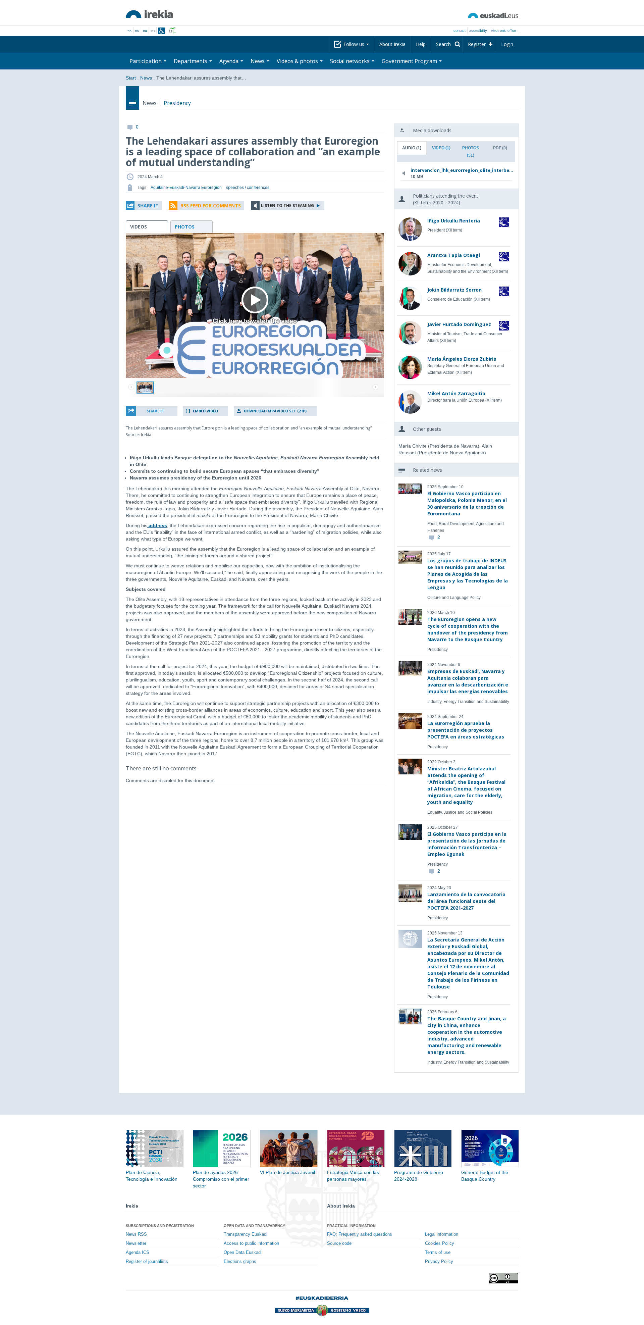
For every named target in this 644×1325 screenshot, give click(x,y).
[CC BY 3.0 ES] (503, 1278)
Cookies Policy (439, 1243)
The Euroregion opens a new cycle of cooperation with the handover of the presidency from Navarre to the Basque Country (467, 629)
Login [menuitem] (507, 44)
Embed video (205, 410)
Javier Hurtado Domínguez (459, 324)
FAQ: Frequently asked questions (359, 1234)
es (137, 31)
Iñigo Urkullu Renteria (453, 220)
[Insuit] (161, 31)
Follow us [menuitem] (354, 44)
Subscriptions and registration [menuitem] (160, 1226)
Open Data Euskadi (243, 1252)
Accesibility (478, 31)
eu (145, 31)
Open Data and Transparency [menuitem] (254, 1226)
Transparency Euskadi (245, 1234)
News (146, 78)
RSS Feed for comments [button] (210, 205)
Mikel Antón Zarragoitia (456, 393)
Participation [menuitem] (146, 61)
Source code (339, 1243)
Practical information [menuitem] (351, 1226)
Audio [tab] (411, 148)
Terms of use (437, 1252)
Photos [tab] (470, 152)
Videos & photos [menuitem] (298, 61)
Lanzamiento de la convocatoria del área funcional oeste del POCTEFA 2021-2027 (466, 901)
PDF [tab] (500, 148)
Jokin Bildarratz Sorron (454, 290)
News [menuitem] (258, 61)
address (157, 525)
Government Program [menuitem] (410, 61)
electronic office (503, 31)
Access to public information (251, 1243)
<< (129, 31)
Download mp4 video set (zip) (275, 410)
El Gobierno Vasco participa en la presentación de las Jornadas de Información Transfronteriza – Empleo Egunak (466, 844)
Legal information (441, 1234)
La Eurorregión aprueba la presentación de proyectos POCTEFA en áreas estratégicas (465, 730)
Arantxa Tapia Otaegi (453, 255)
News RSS (136, 1234)
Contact (459, 31)
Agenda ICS (137, 1252)
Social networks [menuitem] (350, 61)
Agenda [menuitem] (229, 61)
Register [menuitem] (477, 44)
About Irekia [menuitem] (392, 44)
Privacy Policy (439, 1261)
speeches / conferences (247, 187)
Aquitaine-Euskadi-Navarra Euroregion (186, 187)
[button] (144, 205)
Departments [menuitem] (191, 61)
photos (185, 226)
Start (131, 78)
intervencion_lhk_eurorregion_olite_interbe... (455, 170)
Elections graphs (240, 1261)
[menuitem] (447, 44)
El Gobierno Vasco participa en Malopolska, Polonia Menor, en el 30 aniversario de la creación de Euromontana (467, 503)
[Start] (149, 14)
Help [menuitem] (421, 44)
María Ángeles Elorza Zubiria (461, 359)
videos (138, 226)
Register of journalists (147, 1261)
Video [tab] (441, 148)
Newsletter (136, 1243)
